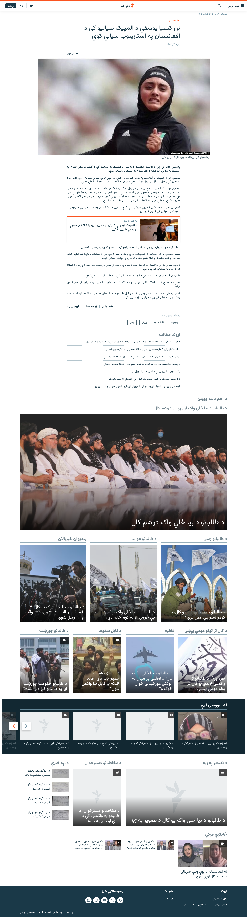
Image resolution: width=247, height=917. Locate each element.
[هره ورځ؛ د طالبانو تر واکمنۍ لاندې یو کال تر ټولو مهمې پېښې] (202, 665)
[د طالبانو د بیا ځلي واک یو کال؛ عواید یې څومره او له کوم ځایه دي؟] (123, 583)
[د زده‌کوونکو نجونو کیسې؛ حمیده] (60, 787)
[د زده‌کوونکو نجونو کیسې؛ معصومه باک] (60, 773)
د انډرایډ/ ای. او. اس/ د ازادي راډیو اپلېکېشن (205, 905)
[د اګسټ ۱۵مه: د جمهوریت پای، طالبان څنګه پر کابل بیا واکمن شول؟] (97, 665)
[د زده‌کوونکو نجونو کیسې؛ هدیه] (60, 801)
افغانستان (174, 20)
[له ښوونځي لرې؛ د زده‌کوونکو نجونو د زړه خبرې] (150, 726)
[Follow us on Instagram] (96, 900)
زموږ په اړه (170, 899)
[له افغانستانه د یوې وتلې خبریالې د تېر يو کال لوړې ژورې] (202, 853)
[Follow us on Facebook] (120, 900)
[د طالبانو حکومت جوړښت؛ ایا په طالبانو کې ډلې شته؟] (44, 665)
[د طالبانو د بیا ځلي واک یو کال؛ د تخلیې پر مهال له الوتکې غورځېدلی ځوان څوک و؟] (150, 665)
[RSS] (88, 900)
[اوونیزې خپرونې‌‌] (21, 5)
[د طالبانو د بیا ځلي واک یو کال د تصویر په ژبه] (176, 797)
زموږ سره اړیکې (219, 899)
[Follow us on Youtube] (104, 900)
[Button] (72, 54)
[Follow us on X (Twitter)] (112, 900)
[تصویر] (31, 5)
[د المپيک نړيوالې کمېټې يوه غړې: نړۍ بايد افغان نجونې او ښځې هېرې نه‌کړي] (159, 230)
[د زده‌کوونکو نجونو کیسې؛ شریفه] (60, 815)
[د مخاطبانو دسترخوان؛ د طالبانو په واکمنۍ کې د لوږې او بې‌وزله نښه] (97, 797)
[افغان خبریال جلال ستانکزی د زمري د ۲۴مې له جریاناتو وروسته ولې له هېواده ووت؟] (113, 845)
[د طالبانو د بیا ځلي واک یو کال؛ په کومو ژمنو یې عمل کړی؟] (194, 583)
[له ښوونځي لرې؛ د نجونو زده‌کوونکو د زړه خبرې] (202, 726)
